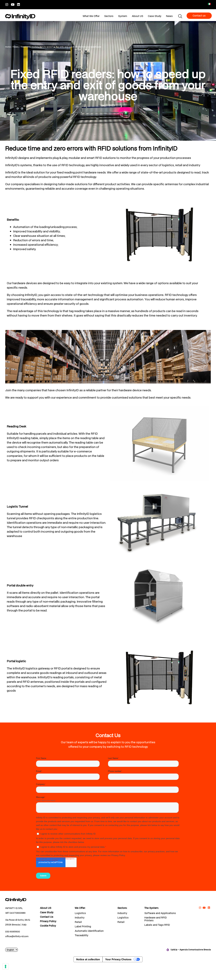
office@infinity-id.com (16, 936)
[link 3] (209, 4)
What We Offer (91, 16)
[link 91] (204, 907)
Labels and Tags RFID (157, 925)
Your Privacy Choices (118, 959)
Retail (78, 922)
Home (8, 46)
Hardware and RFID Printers (155, 919)
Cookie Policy (48, 925)
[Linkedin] (18, 4)
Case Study (154, 16)
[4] (6, 966)
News (169, 16)
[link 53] (20, 899)
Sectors (108, 16)
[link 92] (209, 907)
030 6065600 (12, 931)
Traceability (81, 935)
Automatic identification (89, 931)
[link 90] (200, 907)
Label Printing (83, 926)
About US (137, 16)
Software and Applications (160, 913)
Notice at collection (88, 959)
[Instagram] (6, 4)
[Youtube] (12, 4)
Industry (79, 917)
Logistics (80, 913)
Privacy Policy (48, 921)
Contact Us (46, 916)
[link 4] (20, 16)
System (122, 16)
